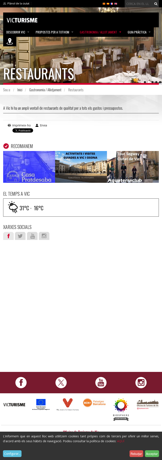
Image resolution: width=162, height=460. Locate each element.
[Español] (108, 3)
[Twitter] (61, 382)
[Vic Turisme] (22, 19)
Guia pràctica (137, 32)
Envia (43, 125)
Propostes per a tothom (52, 32)
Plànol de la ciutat (18, 3)
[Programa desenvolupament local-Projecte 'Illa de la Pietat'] (41, 404)
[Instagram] (141, 382)
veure (29, 167)
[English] (115, 3)
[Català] (104, 3)
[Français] (111, 3)
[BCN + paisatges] (94, 402)
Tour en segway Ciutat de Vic (133, 160)
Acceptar (152, 454)
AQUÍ (120, 441)
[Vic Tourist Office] (147, 404)
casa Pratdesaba (29, 157)
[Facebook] (21, 382)
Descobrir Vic (15, 32)
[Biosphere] (121, 409)
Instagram (44, 236)
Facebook (8, 236)
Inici (20, 89)
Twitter (20, 236)
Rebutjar (136, 454)
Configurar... (12, 454)
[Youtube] (101, 382)
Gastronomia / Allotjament (98, 32)
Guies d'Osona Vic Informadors (81, 160)
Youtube (32, 236)
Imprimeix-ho (21, 125)
